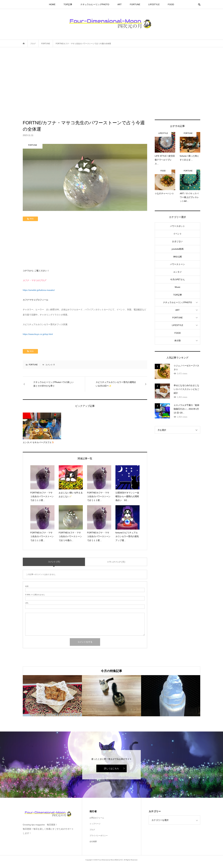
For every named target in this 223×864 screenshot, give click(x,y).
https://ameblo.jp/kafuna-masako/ (39, 290)
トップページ (95, 824)
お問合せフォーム (97, 818)
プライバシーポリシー (99, 836)
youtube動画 (178, 249)
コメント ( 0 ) (54, 562)
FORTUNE (135, 4)
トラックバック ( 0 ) (116, 562)
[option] (52, 695)
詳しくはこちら (111, 768)
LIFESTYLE (154, 4)
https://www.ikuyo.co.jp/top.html (38, 334)
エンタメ (177, 272)
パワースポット (177, 226)
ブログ (92, 830)
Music (177, 287)
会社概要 (93, 841)
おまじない (177, 241)
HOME (52, 4)
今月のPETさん (177, 279)
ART (119, 4)
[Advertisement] (111, 83)
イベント (177, 233)
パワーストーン (177, 264)
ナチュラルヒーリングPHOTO (94, 4)
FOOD (171, 4)
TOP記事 (68, 4)
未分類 (177, 340)
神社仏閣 (177, 256)
